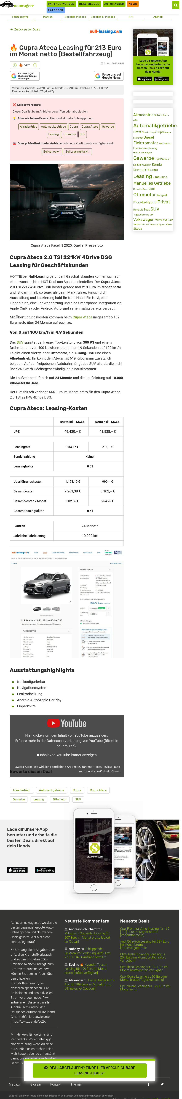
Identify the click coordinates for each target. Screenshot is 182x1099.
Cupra (74, 126)
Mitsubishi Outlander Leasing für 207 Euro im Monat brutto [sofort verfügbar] (87, 937)
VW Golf (168, 220)
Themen (76, 1084)
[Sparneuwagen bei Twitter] (162, 1084)
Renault (138, 209)
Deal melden (89, 3)
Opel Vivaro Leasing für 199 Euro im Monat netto (145, 987)
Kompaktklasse (145, 170)
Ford (135, 148)
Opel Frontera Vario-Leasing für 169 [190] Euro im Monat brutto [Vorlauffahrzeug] (144, 932)
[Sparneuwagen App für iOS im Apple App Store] (144, 79)
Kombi (157, 164)
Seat (147, 209)
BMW (137, 132)
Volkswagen (143, 219)
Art (131, 16)
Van (151, 215)
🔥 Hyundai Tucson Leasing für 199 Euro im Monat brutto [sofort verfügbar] (86, 969)
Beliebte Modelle (75, 16)
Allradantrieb (28, 126)
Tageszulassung (141, 214)
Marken (48, 16)
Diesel (148, 137)
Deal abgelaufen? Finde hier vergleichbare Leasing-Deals (91, 1070)
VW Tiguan (160, 224)
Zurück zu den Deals (27, 29)
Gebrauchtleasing (148, 148)
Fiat (161, 143)
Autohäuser (114, 3)
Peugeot (162, 195)
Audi (159, 115)
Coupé (153, 132)
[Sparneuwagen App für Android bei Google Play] (161, 79)
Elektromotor (145, 143)
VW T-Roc (150, 224)
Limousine (160, 177)
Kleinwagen (144, 164)
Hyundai (159, 159)
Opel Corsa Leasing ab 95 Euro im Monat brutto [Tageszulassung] (143, 978)
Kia (134, 165)
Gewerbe (108, 126)
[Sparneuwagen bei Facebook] (148, 1084)
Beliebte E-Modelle (103, 16)
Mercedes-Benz (140, 189)
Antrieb (158, 16)
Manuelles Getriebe (152, 183)
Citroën (145, 132)
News (133, 3)
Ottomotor (69, 134)
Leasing (53, 134)
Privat (163, 202)
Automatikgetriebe (53, 126)
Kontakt (55, 1084)
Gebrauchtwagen (142, 152)
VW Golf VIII (139, 224)
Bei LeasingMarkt (77, 151)
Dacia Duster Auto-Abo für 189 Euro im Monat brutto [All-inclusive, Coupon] (89, 984)
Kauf (167, 159)
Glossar (35, 1084)
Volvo (158, 220)
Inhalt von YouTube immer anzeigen (68, 755)
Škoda (137, 228)
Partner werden (61, 3)
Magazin (15, 1084)
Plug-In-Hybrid (145, 202)
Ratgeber (55, 10)
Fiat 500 (167, 143)
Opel (151, 188)
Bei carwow (52, 151)
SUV (82, 134)
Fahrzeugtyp (20, 16)
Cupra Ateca (90, 126)
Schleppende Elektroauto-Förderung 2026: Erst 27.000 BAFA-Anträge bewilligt (88, 953)
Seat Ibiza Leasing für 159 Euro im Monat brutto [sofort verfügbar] (144, 968)
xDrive (169, 224)
